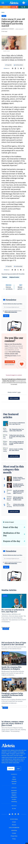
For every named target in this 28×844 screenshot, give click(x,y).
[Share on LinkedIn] (15, 68)
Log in (19, 392)
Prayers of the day (11, 541)
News (3, 12)
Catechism (5, 628)
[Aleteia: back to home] (14, 2)
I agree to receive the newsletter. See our (13, 311)
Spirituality (14, 781)
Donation (14, 799)
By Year (14, 808)
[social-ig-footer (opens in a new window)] (18, 814)
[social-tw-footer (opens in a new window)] (15, 814)
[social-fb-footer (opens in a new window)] (12, 814)
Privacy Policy (14, 836)
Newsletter (14, 790)
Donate (13, 7)
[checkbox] (3, 562)
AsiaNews (5, 103)
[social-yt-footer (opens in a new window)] (9, 814)
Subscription (14, 797)
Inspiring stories (7, 679)
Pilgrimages (6, 653)
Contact (14, 833)
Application (14, 792)
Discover (14, 783)
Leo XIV (5, 596)
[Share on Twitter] (18, 68)
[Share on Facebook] (12, 68)
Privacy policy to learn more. (11, 312)
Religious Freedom (14, 277)
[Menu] (5, 3)
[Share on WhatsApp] (23, 68)
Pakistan (4, 277)
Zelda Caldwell (19, 29)
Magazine (14, 795)
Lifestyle (14, 779)
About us (14, 824)
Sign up (6, 315)
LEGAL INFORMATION (14, 827)
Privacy (14, 839)
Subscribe (5, 7)
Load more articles (14, 456)
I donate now (9, 362)
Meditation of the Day (11, 534)
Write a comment (14, 398)
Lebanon (5, 707)
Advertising (14, 801)
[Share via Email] (21, 68)
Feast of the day (10, 527)
